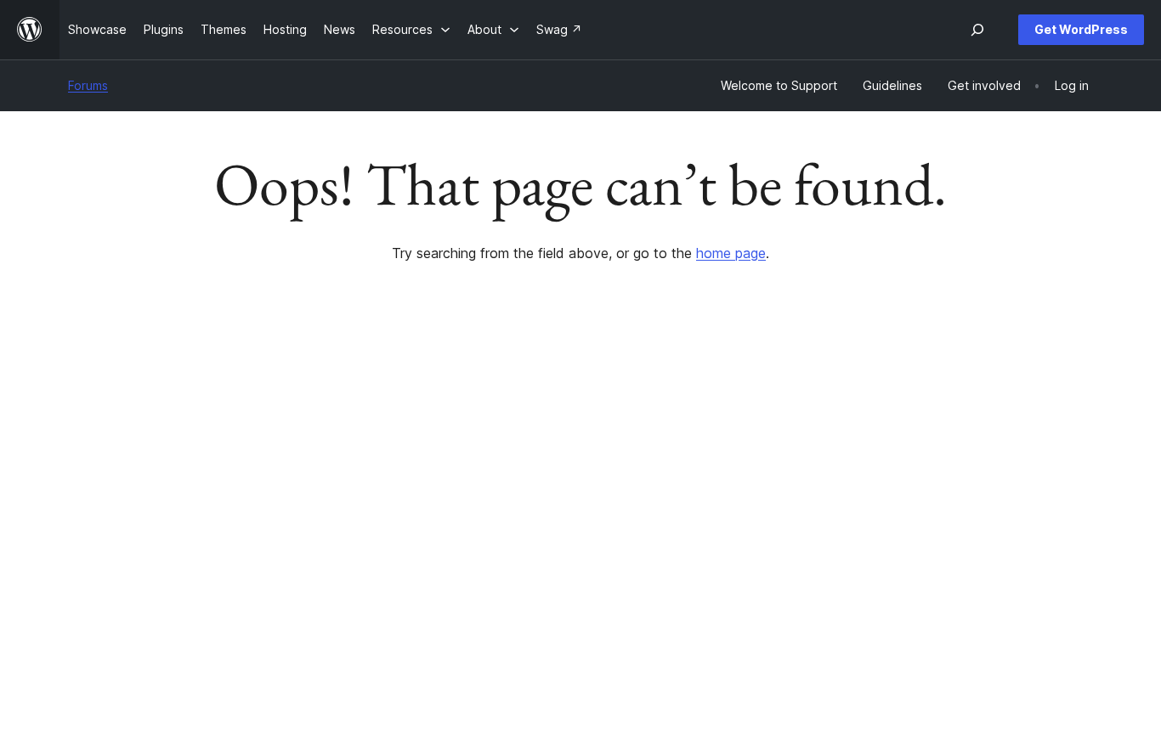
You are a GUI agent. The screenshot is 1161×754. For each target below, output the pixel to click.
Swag (716, 551)
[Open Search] (977, 29)
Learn (500, 471)
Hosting (89, 524)
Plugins (296, 524)
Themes (299, 498)
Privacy (89, 551)
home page (731, 253)
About (85, 471)
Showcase (305, 471)
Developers (517, 524)
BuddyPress (943, 551)
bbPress (932, 524)
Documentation (527, 498)
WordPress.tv (529, 551)
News (83, 498)
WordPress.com (953, 471)
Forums (88, 85)
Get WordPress (1081, 29)
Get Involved (730, 471)
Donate (722, 524)
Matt (922, 498)
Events (713, 498)
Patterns (300, 551)
